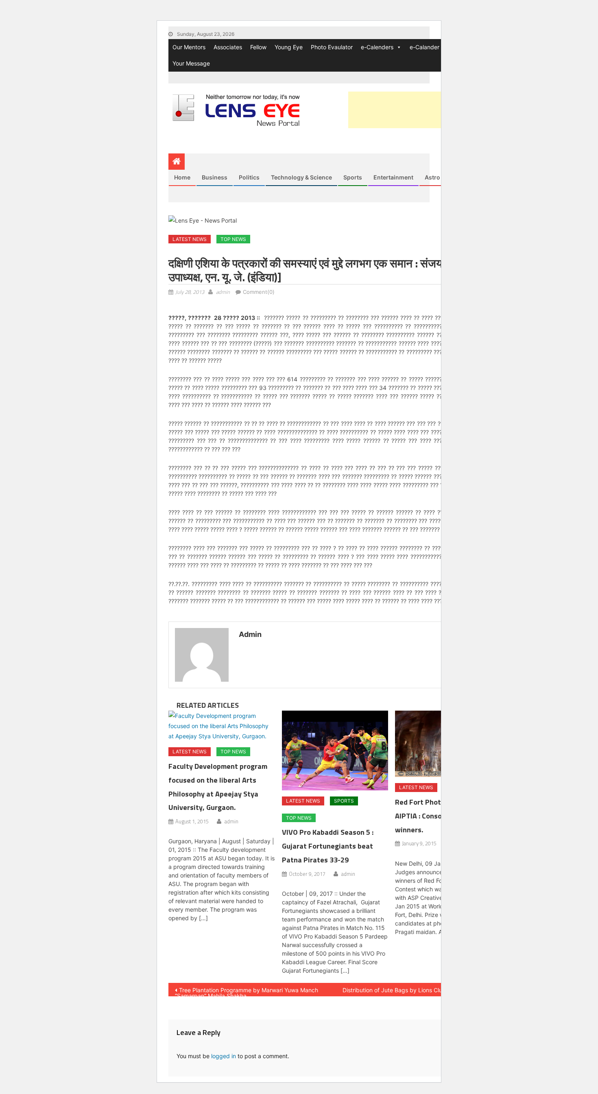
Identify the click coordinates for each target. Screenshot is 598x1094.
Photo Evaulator (332, 47)
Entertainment (393, 177)
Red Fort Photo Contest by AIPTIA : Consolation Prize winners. (438, 815)
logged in (223, 1055)
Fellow (258, 47)
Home (182, 177)
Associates (228, 47)
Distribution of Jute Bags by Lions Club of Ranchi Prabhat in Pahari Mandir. (419, 991)
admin (223, 292)
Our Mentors (188, 47)
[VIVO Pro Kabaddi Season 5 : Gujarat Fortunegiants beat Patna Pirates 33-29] (335, 750)
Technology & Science (301, 177)
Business (214, 177)
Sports (352, 177)
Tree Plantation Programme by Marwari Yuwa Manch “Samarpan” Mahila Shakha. (246, 991)
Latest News (189, 239)
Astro (432, 177)
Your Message (191, 63)
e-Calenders (377, 47)
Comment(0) (259, 292)
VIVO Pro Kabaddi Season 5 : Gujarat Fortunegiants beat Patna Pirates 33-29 (327, 846)
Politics (249, 177)
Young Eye (289, 47)
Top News (233, 239)
